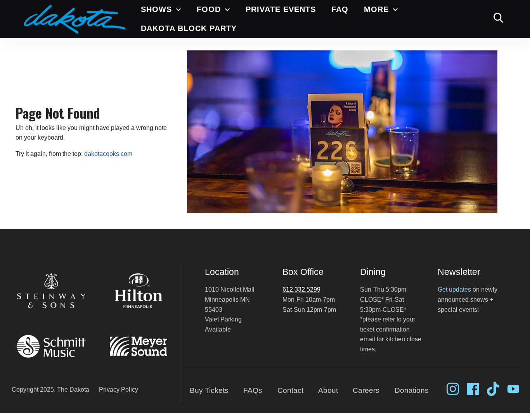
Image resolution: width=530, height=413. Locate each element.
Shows (156, 9)
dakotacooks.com (108, 153)
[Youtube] (513, 388)
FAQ (339, 9)
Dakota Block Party (189, 28)
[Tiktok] (493, 388)
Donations (412, 390)
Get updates (454, 289)
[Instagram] (452, 388)
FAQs (252, 390)
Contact (290, 390)
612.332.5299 (301, 289)
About (328, 390)
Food (209, 9)
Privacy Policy (118, 389)
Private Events (281, 9)
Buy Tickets (209, 390)
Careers (366, 390)
